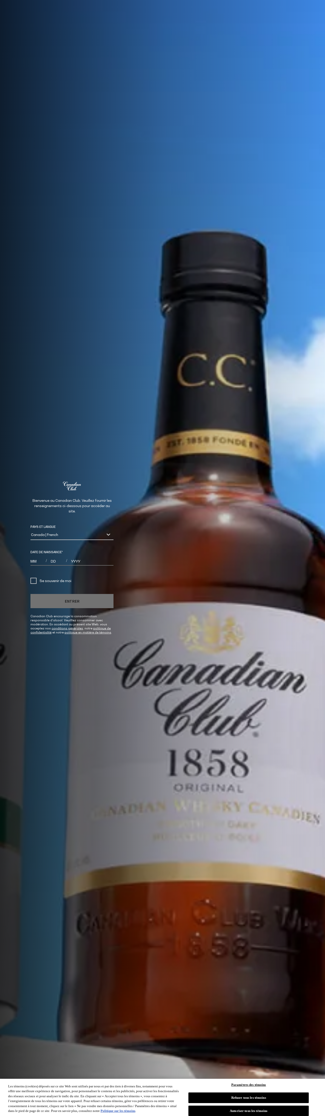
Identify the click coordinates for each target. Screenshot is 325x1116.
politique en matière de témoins (87, 632)
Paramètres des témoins (248, 1085)
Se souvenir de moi (55, 581)
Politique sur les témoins (118, 1111)
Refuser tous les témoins (248, 1098)
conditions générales (67, 628)
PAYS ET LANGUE (43, 527)
